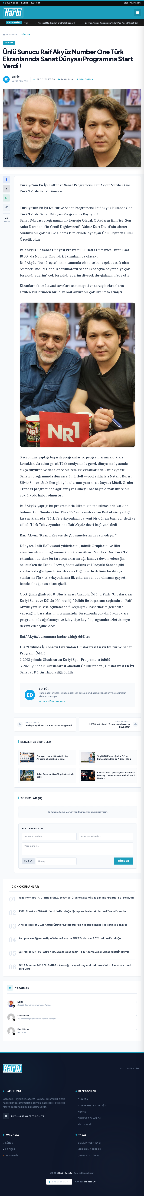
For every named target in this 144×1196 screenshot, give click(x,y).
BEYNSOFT (91, 1181)
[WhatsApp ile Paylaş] (6, 197)
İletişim (35, 3)
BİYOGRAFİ (84, 1124)
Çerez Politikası (88, 1155)
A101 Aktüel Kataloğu (92, 1105)
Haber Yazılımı (60, 1182)
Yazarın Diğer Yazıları (51, 701)
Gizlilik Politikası (89, 1143)
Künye (24, 3)
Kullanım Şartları (90, 1149)
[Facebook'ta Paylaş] (6, 179)
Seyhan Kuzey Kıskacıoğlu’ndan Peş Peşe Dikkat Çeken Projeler (108, 23)
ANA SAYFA (11, 34)
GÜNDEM (26, 34)
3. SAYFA (83, 1099)
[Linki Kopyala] (6, 207)
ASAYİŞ (82, 1112)
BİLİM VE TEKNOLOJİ (89, 1118)
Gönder (123, 861)
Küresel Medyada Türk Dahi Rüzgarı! (47, 23)
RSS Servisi (12, 1155)
